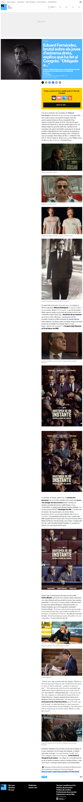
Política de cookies (63, 790)
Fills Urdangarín (31, 2)
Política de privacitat (64, 787)
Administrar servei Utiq (65, 794)
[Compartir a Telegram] (49, 82)
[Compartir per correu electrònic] (56, 82)
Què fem (11, 787)
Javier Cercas (74, 319)
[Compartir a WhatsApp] (46, 82)
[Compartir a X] (43, 82)
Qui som (11, 785)
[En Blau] (4, 7)
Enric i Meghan (41, 2)
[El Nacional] (3, 787)
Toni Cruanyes (11, 2)
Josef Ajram (20, 2)
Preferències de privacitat (66, 792)
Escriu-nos (33, 787)
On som (11, 790)
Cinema (44, 777)
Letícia (3, 2)
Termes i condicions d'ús (66, 785)
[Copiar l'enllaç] (60, 82)
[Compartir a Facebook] (53, 82)
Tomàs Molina (52, 2)
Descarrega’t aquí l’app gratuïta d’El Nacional (60, 771)
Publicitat (32, 785)
